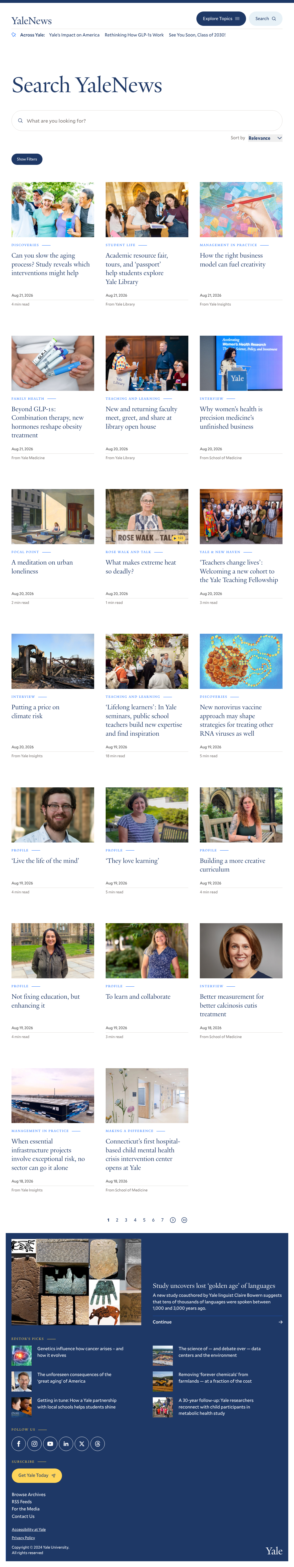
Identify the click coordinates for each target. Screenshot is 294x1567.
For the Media (26, 1509)
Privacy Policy (23, 1537)
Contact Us (23, 1516)
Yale (274, 1552)
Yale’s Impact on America (74, 35)
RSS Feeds (22, 1502)
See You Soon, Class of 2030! (197, 35)
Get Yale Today (33, 1475)
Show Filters (27, 159)
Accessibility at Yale (29, 1529)
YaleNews (31, 22)
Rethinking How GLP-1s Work (134, 35)
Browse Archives (29, 1494)
